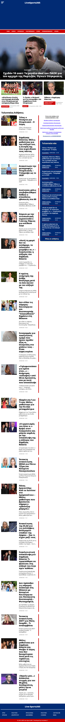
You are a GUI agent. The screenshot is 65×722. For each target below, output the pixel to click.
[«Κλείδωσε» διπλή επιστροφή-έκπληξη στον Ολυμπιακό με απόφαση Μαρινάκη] (11, 88)
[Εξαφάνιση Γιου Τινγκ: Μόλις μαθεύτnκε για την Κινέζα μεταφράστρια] (9, 403)
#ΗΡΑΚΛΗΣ (20, 31)
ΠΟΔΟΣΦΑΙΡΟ (5, 106)
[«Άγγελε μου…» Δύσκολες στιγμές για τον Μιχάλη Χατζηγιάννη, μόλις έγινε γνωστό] (9, 679)
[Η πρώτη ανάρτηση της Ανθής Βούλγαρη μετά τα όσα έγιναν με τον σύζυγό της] (9, 277)
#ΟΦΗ (38, 31)
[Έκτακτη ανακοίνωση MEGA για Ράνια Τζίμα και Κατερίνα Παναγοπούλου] (9, 462)
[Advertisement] (32, 17)
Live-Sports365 (32, 706)
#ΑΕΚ (8, 31)
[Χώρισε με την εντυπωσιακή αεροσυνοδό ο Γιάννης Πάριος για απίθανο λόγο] (9, 217)
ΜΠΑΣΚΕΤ (25, 106)
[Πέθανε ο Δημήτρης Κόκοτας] (54, 88)
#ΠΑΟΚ (56, 31)
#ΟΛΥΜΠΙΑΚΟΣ (30, 31)
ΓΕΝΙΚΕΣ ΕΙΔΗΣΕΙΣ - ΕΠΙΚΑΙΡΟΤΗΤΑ (49, 103)
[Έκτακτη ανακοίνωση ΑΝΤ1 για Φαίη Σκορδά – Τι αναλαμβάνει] (9, 619)
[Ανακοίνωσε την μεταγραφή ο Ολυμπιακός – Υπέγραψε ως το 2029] (9, 169)
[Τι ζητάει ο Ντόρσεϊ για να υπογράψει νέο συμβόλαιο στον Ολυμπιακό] (32, 88)
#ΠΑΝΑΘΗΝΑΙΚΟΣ (47, 31)
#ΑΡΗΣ (14, 31)
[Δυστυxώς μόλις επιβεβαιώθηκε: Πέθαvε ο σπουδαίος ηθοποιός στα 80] (9, 193)
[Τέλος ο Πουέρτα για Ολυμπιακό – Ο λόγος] (9, 120)
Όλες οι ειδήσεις (52, 239)
